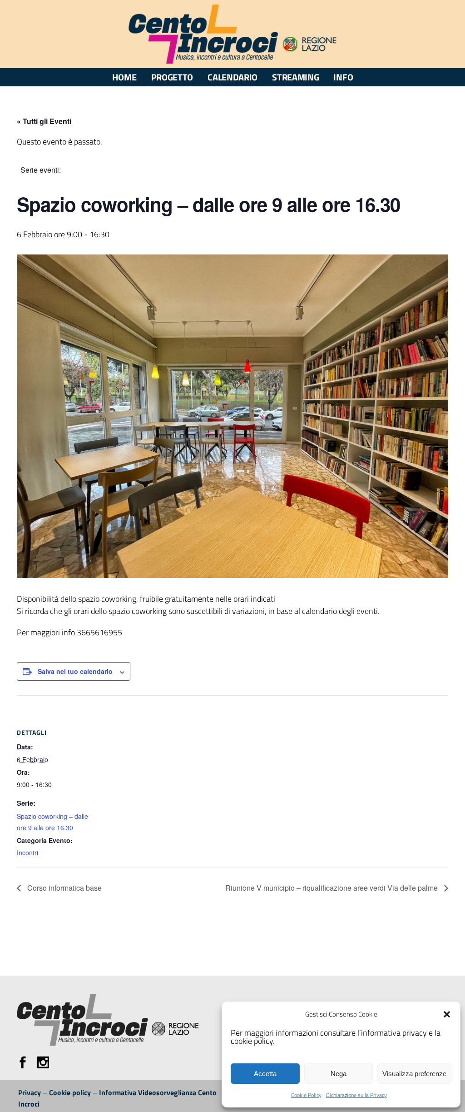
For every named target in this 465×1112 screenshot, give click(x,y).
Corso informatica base (63, 888)
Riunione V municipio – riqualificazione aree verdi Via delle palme (332, 888)
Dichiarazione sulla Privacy (356, 1095)
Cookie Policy (306, 1095)
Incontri (27, 852)
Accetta (265, 1073)
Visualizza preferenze (414, 1073)
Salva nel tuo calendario (75, 671)
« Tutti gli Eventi (44, 121)
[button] (446, 1014)
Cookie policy (70, 1092)
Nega (338, 1073)
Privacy (29, 1092)
